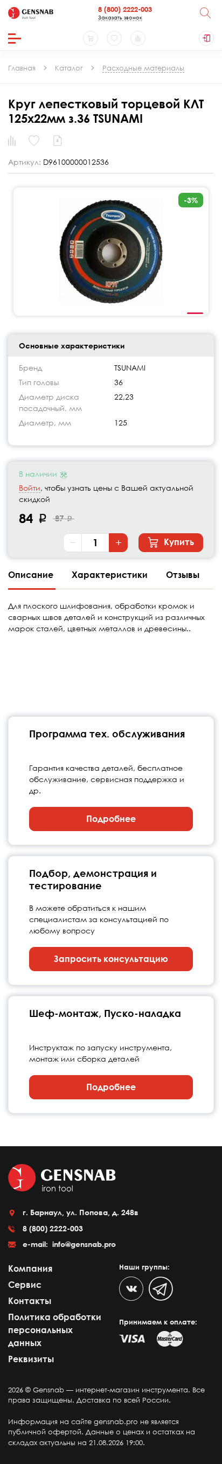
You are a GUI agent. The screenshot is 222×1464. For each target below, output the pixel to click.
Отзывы (182, 574)
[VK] (131, 1289)
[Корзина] (90, 38)
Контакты (29, 1300)
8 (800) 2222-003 (125, 9)
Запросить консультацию (111, 958)
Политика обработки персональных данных (54, 1330)
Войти (29, 487)
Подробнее (111, 818)
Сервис (24, 1284)
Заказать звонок (120, 17)
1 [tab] (195, 313)
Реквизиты (31, 1359)
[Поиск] (205, 13)
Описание (32, 574)
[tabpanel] (111, 251)
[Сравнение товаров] (137, 38)
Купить (178, 541)
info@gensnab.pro (83, 1244)
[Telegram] (161, 1289)
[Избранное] (114, 38)
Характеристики (111, 574)
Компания (30, 1268)
